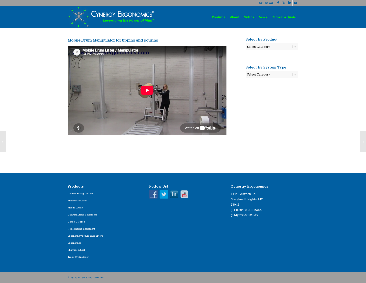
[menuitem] (218, 17)
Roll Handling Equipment (81, 228)
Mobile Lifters (75, 207)
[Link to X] (284, 3)
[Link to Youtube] (295, 3)
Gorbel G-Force (76, 221)
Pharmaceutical (76, 249)
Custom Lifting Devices (81, 193)
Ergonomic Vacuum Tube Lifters (85, 235)
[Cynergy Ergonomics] (112, 17)
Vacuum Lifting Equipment (82, 214)
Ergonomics (74, 242)
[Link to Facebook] (278, 3)
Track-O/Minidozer (78, 256)
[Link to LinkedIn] (289, 3)
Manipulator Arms (77, 200)
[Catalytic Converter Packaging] (363, 141)
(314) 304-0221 (266, 3)
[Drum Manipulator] (3, 141)
